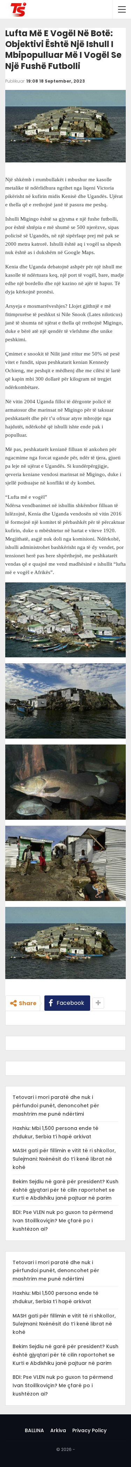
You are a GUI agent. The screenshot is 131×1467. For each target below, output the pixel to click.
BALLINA (34, 1430)
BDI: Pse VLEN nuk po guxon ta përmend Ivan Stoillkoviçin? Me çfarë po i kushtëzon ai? (63, 1220)
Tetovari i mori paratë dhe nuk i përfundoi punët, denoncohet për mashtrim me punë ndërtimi (56, 1105)
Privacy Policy (89, 1430)
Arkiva (58, 1430)
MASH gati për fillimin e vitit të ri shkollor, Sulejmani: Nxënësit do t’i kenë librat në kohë (64, 1159)
